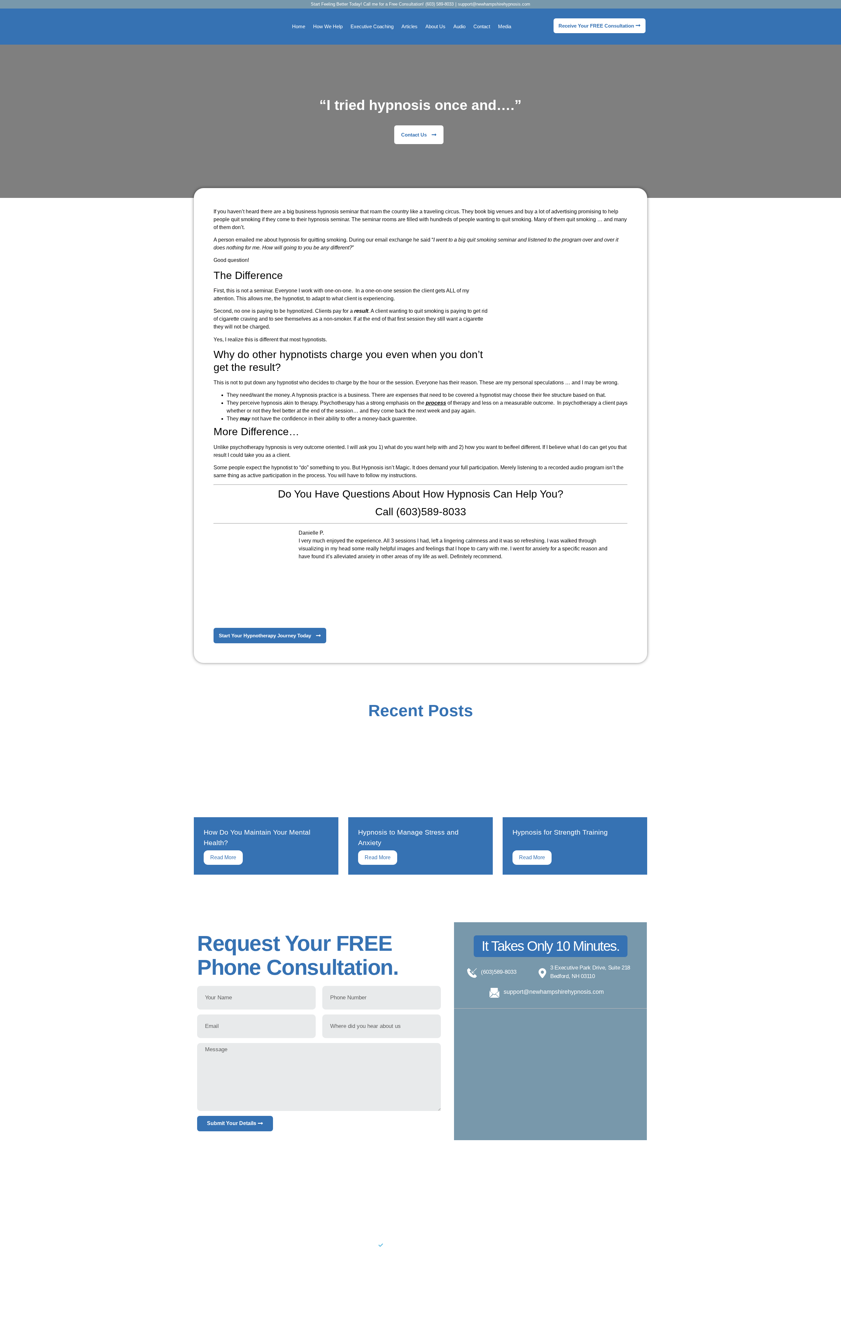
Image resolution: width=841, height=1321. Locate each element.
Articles (409, 26)
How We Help (328, 26)
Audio (459, 26)
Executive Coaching (372, 26)
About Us (435, 26)
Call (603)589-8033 (420, 512)
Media (504, 26)
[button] (550, 946)
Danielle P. (311, 533)
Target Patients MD (291, 1302)
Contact (481, 26)
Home (298, 26)
